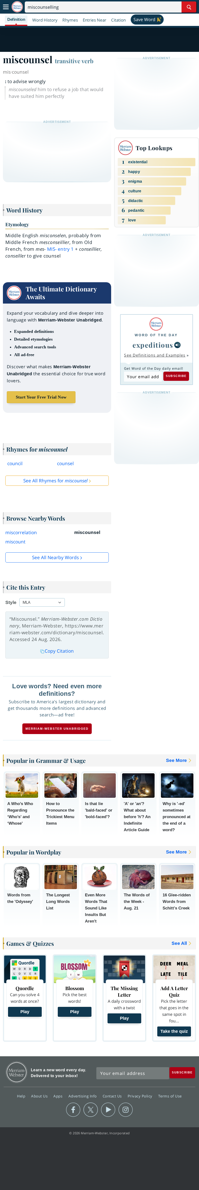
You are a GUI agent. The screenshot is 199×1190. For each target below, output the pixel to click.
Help (21, 1095)
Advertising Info (83, 1095)
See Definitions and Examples (154, 355)
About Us (40, 1095)
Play (24, 1011)
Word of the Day (156, 335)
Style (11, 602)
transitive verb (74, 61)
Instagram (125, 1110)
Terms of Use (170, 1095)
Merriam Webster (16, 1072)
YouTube (108, 1110)
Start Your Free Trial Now (41, 397)
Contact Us (113, 1095)
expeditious (153, 344)
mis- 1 (60, 249)
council (15, 463)
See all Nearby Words (55, 557)
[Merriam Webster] (156, 324)
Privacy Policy (141, 1095)
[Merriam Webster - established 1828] (17, 7)
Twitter (90, 1110)
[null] (177, 345)
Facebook (73, 1110)
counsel (65, 463)
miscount (15, 542)
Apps (58, 1095)
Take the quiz (174, 1031)
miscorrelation (21, 532)
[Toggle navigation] (6, 7)
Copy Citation (59, 651)
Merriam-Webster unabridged (57, 728)
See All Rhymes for (55, 481)
